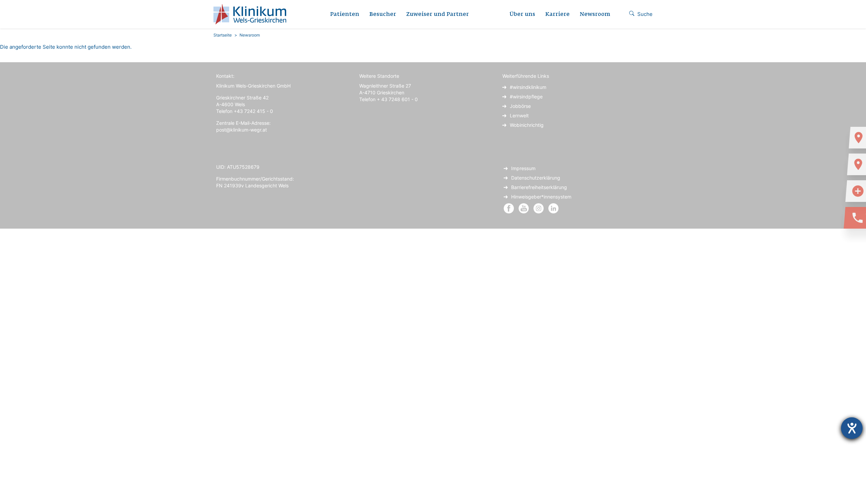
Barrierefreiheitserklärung (539, 187)
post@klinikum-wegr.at (241, 130)
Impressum (523, 168)
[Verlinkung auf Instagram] (539, 208)
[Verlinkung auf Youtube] (524, 208)
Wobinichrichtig (527, 125)
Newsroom (595, 14)
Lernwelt (519, 115)
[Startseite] (252, 14)
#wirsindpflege (526, 96)
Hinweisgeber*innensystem (541, 197)
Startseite (222, 35)
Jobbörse (520, 106)
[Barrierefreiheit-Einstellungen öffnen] (852, 428)
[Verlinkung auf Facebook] (509, 208)
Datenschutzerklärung (535, 178)
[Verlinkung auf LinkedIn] (553, 208)
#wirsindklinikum (528, 87)
